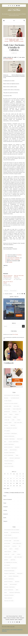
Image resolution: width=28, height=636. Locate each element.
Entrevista (7, 411)
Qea (5, 441)
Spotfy (4, 517)
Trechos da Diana (19, 41)
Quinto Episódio (8, 447)
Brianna (6, 532)
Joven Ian (6, 419)
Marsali (6, 425)
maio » (8, 488)
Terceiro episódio (9, 460)
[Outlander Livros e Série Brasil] (14, 10)
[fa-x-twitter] (10, 5)
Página (4, 495)
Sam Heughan (13, 449)
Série (17, 455)
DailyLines (16, 39)
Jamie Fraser (7, 417)
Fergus (17, 414)
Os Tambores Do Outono (10, 428)
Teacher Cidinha (8, 293)
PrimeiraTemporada (9, 436)
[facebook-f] (8, 622)
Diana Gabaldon (17, 543)
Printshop (19, 573)
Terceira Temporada (14, 458)
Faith (5, 414)
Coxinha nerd (7, 406)
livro (13, 419)
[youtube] (17, 5)
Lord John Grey (18, 422)
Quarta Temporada (13, 441)
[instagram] (12, 5)
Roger (5, 449)
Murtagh (13, 425)
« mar (4, 488)
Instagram (5, 506)
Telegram (5, 521)
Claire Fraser (9, 39)
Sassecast (5, 514)
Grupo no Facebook (7, 499)
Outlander (7, 430)
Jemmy (15, 417)
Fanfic (11, 414)
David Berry (7, 543)
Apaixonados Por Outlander (11, 395)
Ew (19, 411)
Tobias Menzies (8, 463)
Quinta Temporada (9, 444)
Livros (11, 41)
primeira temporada (9, 573)
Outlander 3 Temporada (10, 433)
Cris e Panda (15, 334)
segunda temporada (9, 452)
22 (17, 483)
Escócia (14, 411)
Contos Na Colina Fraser (10, 403)
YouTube (5, 510)
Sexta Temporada (8, 455)
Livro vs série (8, 422)
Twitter (4, 503)
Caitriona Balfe (15, 532)
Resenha (17, 447)
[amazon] (14, 5)
